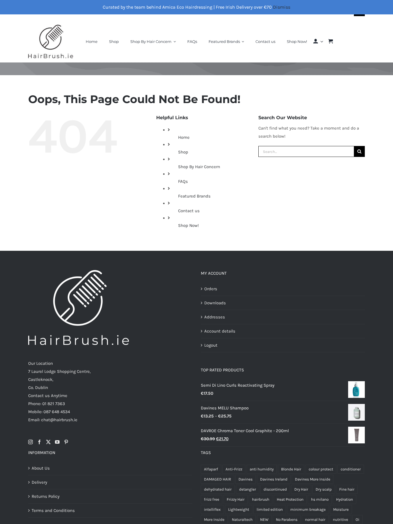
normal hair (315, 519)
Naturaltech (242, 519)
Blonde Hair (291, 469)
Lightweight (238, 509)
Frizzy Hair (236, 499)
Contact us (189, 210)
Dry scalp (324, 489)
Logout (211, 345)
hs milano (320, 499)
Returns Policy (46, 496)
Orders (210, 288)
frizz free (211, 499)
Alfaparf (211, 469)
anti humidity (262, 469)
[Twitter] (48, 442)
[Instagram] (30, 442)
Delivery (39, 482)
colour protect (321, 469)
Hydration (344, 499)
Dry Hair (301, 489)
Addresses (214, 317)
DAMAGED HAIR (217, 479)
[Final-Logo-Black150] (50, 26)
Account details (219, 331)
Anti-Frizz (234, 469)
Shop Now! (188, 225)
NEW (264, 519)
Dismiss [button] (281, 7)
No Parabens (286, 519)
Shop (183, 152)
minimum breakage (308, 509)
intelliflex (212, 509)
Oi (357, 519)
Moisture (341, 509)
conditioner (351, 469)
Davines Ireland (273, 479)
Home (184, 137)
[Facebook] (39, 442)
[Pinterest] (66, 442)
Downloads (215, 302)
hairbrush (260, 499)
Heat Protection (290, 499)
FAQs (183, 181)
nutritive (340, 519)
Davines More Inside (312, 479)
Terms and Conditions (53, 510)
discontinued (275, 489)
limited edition (270, 509)
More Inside (214, 519)
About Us (41, 468)
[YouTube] (57, 442)
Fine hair (346, 489)
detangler (247, 489)
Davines (246, 479)
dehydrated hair (218, 489)
